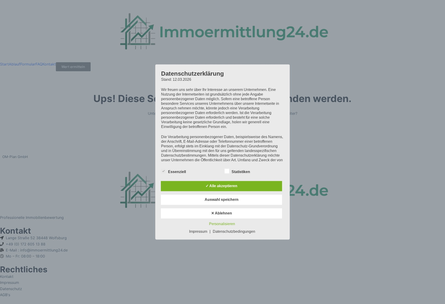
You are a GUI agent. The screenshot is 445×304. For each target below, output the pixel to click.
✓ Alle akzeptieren (221, 186)
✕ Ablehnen (221, 213)
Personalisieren (222, 224)
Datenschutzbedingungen (234, 232)
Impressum (198, 232)
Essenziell (177, 172)
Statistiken (241, 172)
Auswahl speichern (221, 200)
